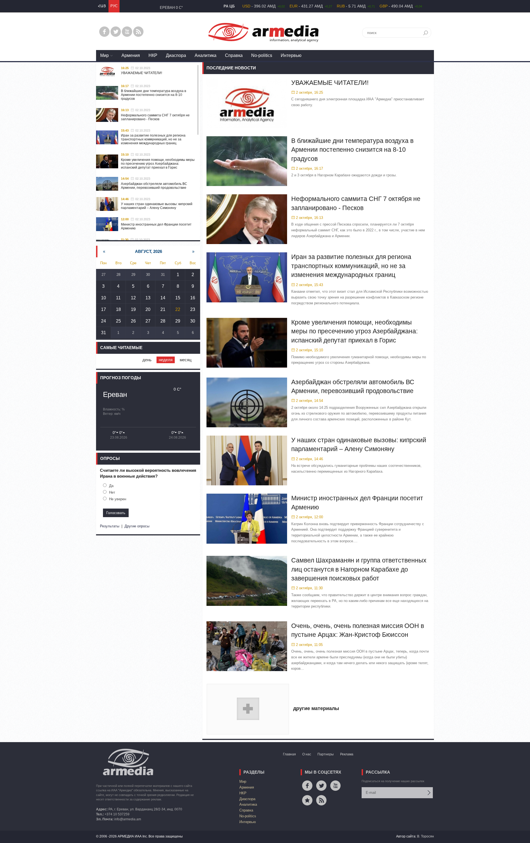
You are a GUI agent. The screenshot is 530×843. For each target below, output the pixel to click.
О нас (306, 754)
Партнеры (325, 754)
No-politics (261, 55)
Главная (289, 754)
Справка (234, 55)
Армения (130, 55)
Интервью (291, 55)
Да (111, 486)
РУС (114, 6)
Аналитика (205, 55)
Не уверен (117, 499)
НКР (153, 55)
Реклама (346, 754)
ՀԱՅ (102, 6)
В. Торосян (425, 836)
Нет (112, 492)
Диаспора (176, 55)
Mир (104, 55)
